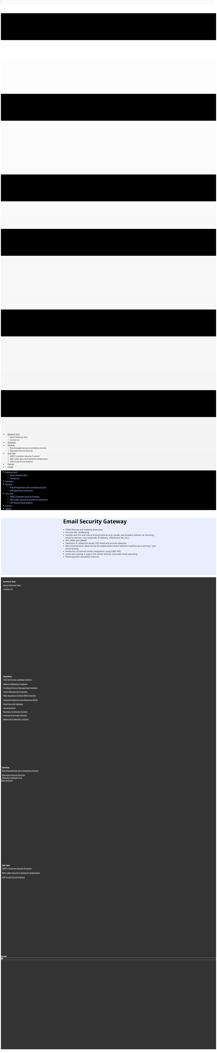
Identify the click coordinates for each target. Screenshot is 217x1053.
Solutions (7, 676)
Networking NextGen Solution (16, 719)
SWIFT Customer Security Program (17, 868)
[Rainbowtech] (108, 959)
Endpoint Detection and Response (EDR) (20, 700)
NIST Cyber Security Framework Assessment (21, 873)
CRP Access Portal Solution (13, 877)
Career (4, 956)
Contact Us (8, 589)
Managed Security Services (13, 775)
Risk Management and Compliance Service (20, 770)
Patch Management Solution (15, 692)
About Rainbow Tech (12, 585)
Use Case (6, 865)
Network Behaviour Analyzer (15, 684)
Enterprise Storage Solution (15, 715)
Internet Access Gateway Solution (17, 679)
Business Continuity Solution (15, 712)
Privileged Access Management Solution (20, 688)
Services (5, 767)
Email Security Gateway (13, 704)
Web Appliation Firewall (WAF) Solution (19, 695)
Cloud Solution (9, 708)
